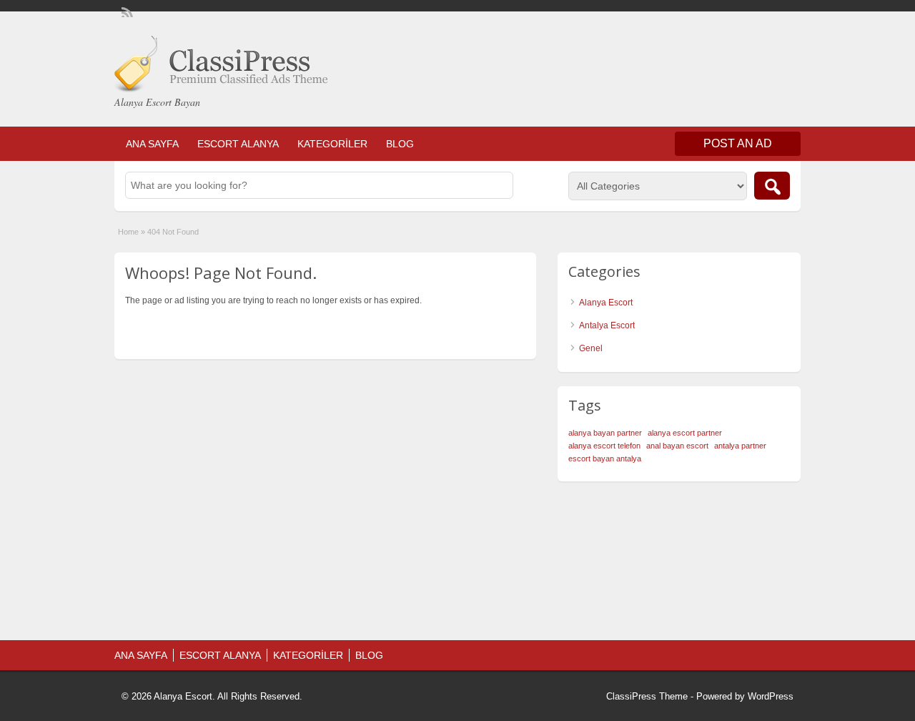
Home (128, 231)
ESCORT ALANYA (238, 143)
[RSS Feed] (126, 11)
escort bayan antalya (604, 458)
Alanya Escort (606, 303)
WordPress (770, 696)
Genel (591, 348)
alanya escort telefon (604, 445)
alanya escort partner (685, 432)
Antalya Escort (607, 325)
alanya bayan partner (605, 432)
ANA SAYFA (152, 143)
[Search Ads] (772, 186)
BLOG (400, 143)
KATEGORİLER (332, 143)
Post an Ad (737, 143)
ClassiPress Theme (647, 696)
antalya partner (740, 445)
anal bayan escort (677, 445)
